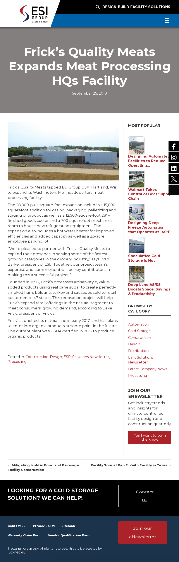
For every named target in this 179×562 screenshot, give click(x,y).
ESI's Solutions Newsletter (86, 357)
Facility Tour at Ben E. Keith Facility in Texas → (131, 465)
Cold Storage (139, 331)
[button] (149, 437)
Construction (37, 357)
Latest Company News (147, 369)
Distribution (138, 351)
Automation (138, 324)
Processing (17, 362)
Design (56, 357)
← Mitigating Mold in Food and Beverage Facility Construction (43, 467)
